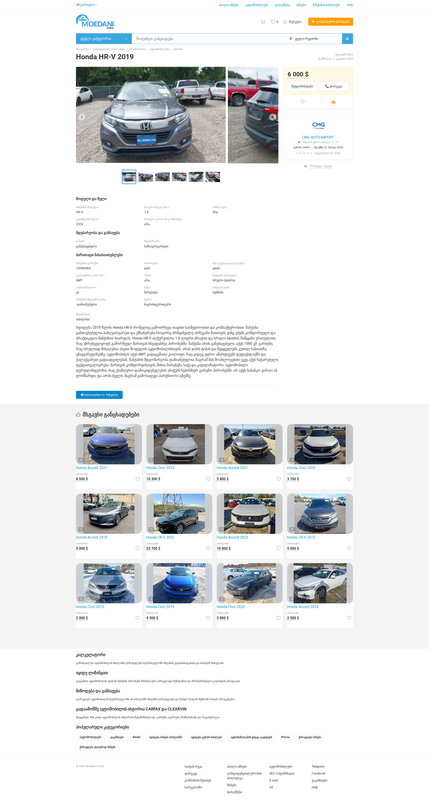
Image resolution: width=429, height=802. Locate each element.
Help (350, 5)
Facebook (318, 773)
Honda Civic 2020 (301, 468)
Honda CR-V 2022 (160, 537)
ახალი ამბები (229, 5)
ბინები (301, 5)
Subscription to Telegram (100, 395)
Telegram (318, 766)
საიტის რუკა (193, 766)
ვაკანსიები (319, 780)
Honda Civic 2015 (90, 607)
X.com (273, 780)
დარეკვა (191, 773)
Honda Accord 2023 (232, 537)
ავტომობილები (256, 5)
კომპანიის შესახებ (198, 780)
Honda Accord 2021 (91, 468)
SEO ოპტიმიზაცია (281, 773)
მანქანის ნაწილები (326, 5)
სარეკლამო (193, 787)
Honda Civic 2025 (160, 468)
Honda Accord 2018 (91, 537)
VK (271, 787)
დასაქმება (282, 5)
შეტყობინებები (302, 86)
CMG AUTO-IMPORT (318, 137)
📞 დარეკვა (333, 86)
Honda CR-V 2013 (301, 537)
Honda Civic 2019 (160, 607)
